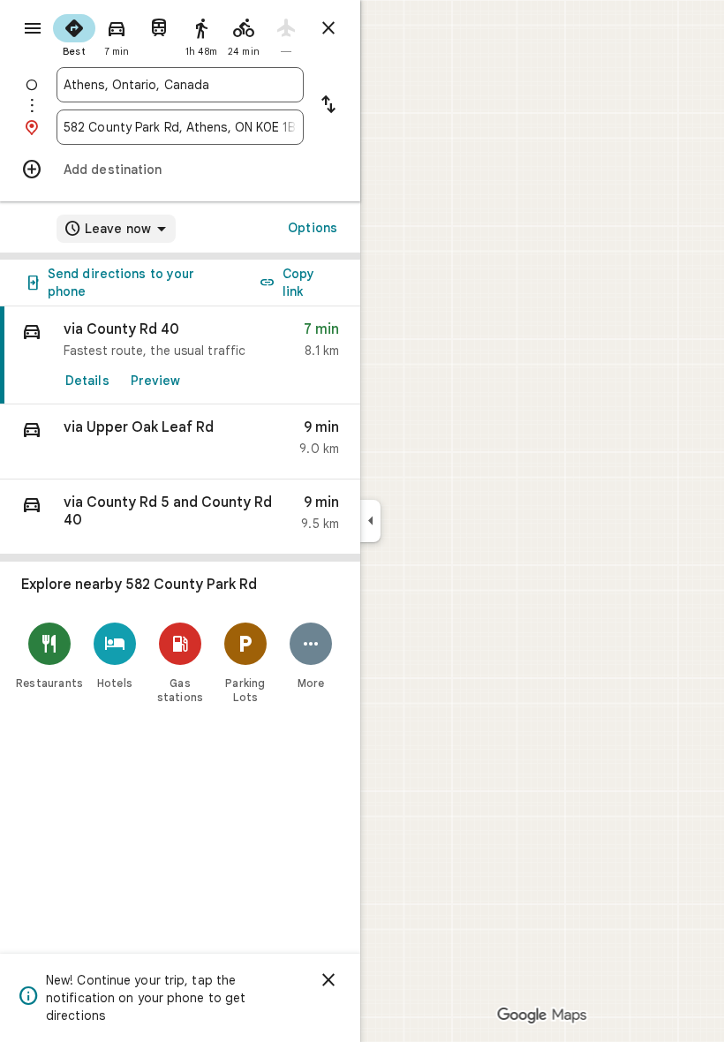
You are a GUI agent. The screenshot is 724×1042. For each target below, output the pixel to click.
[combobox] (180, 84)
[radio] (74, 34)
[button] (180, 441)
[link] (180, 355)
